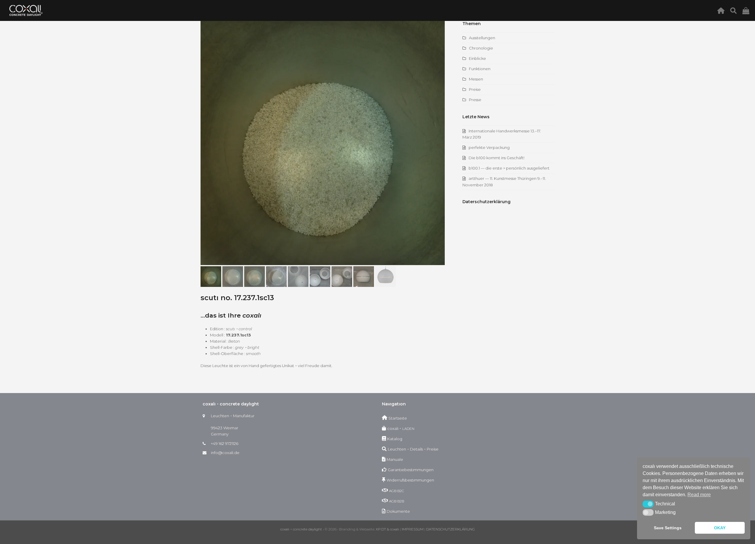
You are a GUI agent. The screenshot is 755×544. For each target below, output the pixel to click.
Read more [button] (699, 494)
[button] (206, 143)
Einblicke (477, 58)
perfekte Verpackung (489, 147)
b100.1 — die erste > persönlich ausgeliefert (509, 168)
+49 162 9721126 (224, 443)
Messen (476, 79)
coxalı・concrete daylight (301, 529)
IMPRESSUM (413, 529)
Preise (475, 89)
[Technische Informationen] (735, 10)
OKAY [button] (720, 527)
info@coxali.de (225, 452)
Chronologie (481, 48)
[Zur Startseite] (722, 10)
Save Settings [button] (668, 527)
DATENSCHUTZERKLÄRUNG (450, 529)
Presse (475, 99)
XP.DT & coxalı (387, 529)
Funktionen (479, 68)
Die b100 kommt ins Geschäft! (496, 157)
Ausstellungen (482, 37)
